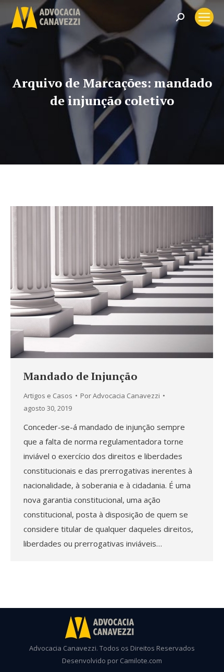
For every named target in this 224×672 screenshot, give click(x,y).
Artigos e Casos (47, 395)
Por (120, 395)
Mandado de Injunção (80, 376)
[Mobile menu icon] (204, 17)
